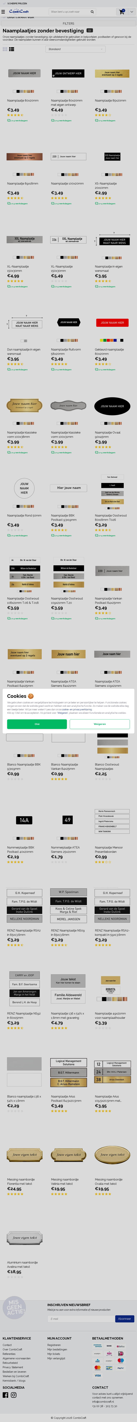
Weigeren (62, 713)
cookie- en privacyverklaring (77, 709)
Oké (37, 724)
